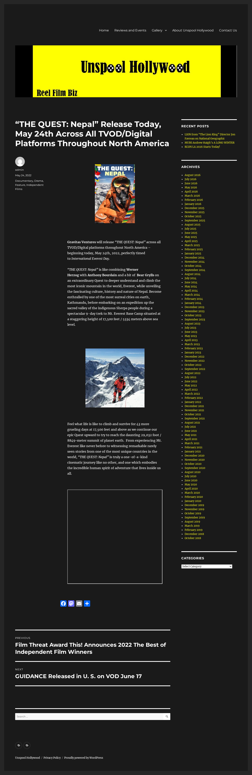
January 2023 (193, 352)
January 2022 (193, 402)
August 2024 (192, 274)
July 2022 (190, 377)
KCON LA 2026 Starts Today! (202, 147)
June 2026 (191, 183)
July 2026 (190, 179)
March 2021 (192, 443)
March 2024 (192, 294)
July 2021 (190, 426)
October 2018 (193, 538)
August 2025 (192, 224)
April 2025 (191, 241)
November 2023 (194, 311)
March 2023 (192, 344)
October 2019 (193, 513)
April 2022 (191, 389)
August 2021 (192, 422)
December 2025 (194, 208)
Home (104, 30)
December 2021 (194, 406)
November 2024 (195, 261)
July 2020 (190, 476)
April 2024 (191, 290)
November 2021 (194, 410)
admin (19, 169)
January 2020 (193, 501)
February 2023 (194, 348)
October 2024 (193, 266)
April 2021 (191, 439)
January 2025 (193, 253)
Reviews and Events (130, 30)
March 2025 (192, 245)
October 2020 (193, 464)
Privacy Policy (52, 757)
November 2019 (194, 509)
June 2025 (191, 233)
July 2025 (190, 228)
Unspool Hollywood (27, 757)
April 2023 (191, 340)
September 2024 (195, 270)
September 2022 (195, 369)
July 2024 (190, 278)
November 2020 (195, 459)
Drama (38, 180)
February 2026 (194, 200)
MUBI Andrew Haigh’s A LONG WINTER (209, 142)
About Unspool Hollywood (193, 30)
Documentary (24, 180)
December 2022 (194, 356)
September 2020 (195, 468)
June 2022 (191, 381)
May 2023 (191, 336)
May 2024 (191, 286)
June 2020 (191, 480)
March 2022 (192, 393)
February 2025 (194, 249)
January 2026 (193, 204)
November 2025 (195, 212)
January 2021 (193, 451)
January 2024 (193, 303)
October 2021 (193, 414)
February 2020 (194, 497)
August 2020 (192, 472)
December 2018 (194, 534)
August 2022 (192, 373)
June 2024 (191, 282)
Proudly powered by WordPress (83, 757)
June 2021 (191, 431)
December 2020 (194, 455)
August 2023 (192, 323)
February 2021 (193, 447)
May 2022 (191, 385)
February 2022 (194, 398)
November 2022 (195, 360)
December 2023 (194, 307)
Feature (20, 184)
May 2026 (191, 187)
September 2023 (195, 319)
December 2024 (194, 257)
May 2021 (190, 435)
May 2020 (191, 484)
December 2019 (194, 505)
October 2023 (193, 315)
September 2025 (195, 220)
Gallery (157, 30)
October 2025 (193, 216)
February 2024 (194, 299)
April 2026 (191, 191)
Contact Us (228, 30)
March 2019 (192, 525)
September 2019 (195, 517)
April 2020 (191, 488)
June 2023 (191, 332)
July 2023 (190, 327)
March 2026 (192, 195)
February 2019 (194, 530)
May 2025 (191, 237)
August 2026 (193, 175)
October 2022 (193, 365)
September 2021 (195, 418)
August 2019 (192, 521)
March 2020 (192, 492)
